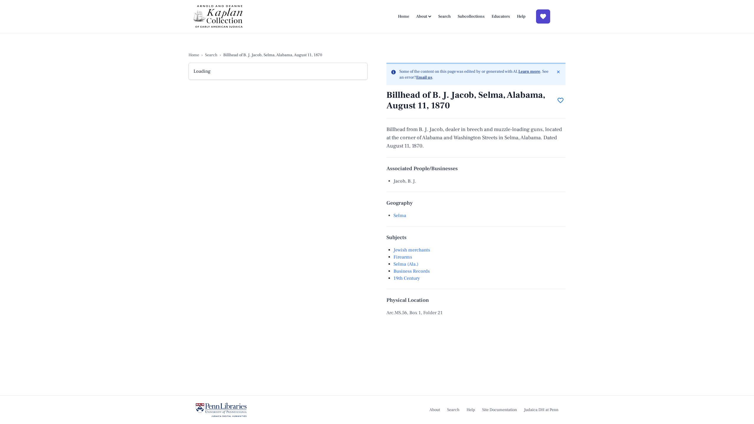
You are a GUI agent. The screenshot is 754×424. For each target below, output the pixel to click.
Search (444, 16)
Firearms (402, 257)
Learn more (529, 71)
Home (403, 16)
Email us (424, 77)
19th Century (406, 278)
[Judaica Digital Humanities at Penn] (221, 410)
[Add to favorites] (560, 100)
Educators (501, 16)
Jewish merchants (411, 250)
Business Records (411, 271)
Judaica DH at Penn (541, 410)
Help (521, 16)
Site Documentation (499, 410)
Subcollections (471, 16)
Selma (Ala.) (405, 264)
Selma (399, 215)
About (421, 16)
